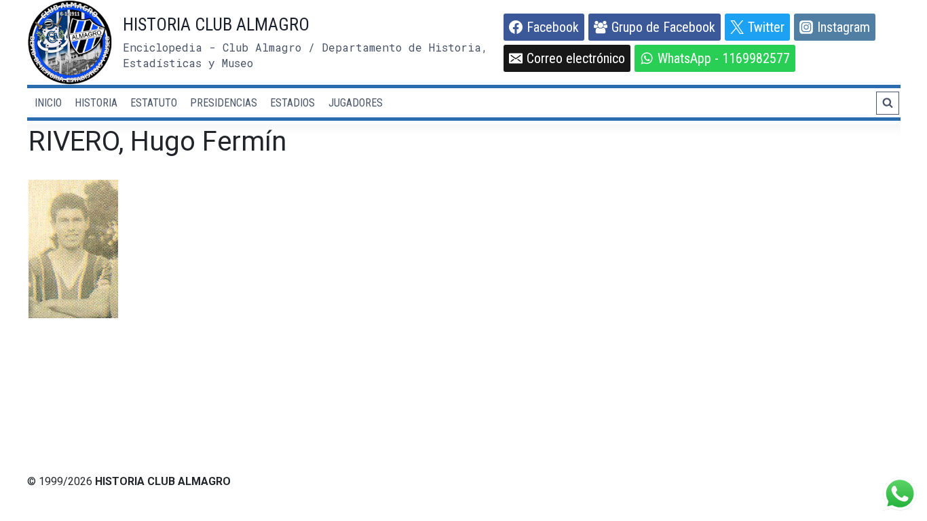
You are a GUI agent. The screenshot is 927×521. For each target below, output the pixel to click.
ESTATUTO (153, 102)
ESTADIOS (292, 102)
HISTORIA (96, 102)
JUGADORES (355, 102)
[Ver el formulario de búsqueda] (887, 103)
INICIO (48, 102)
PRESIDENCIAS (223, 102)
